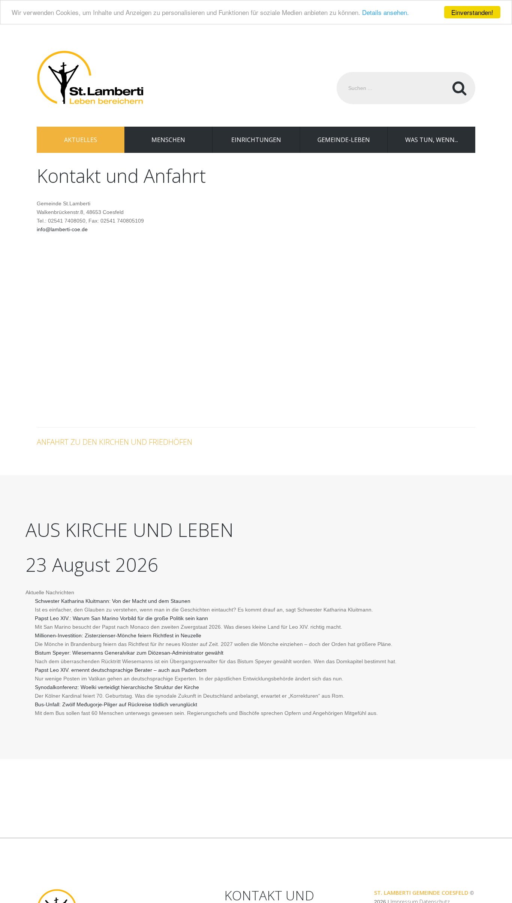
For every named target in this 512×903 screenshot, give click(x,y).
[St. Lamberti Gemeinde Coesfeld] (90, 77)
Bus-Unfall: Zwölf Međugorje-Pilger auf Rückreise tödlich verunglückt (116, 704)
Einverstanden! (472, 12)
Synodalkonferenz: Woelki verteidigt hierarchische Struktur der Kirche (117, 687)
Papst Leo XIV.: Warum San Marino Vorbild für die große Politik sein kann (121, 618)
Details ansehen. (385, 12)
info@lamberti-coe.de (62, 229)
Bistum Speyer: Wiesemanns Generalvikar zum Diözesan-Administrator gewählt (129, 653)
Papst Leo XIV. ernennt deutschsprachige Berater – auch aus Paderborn (121, 670)
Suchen (459, 88)
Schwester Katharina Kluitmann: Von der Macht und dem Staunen (112, 601)
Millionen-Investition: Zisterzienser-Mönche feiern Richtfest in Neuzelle (118, 635)
